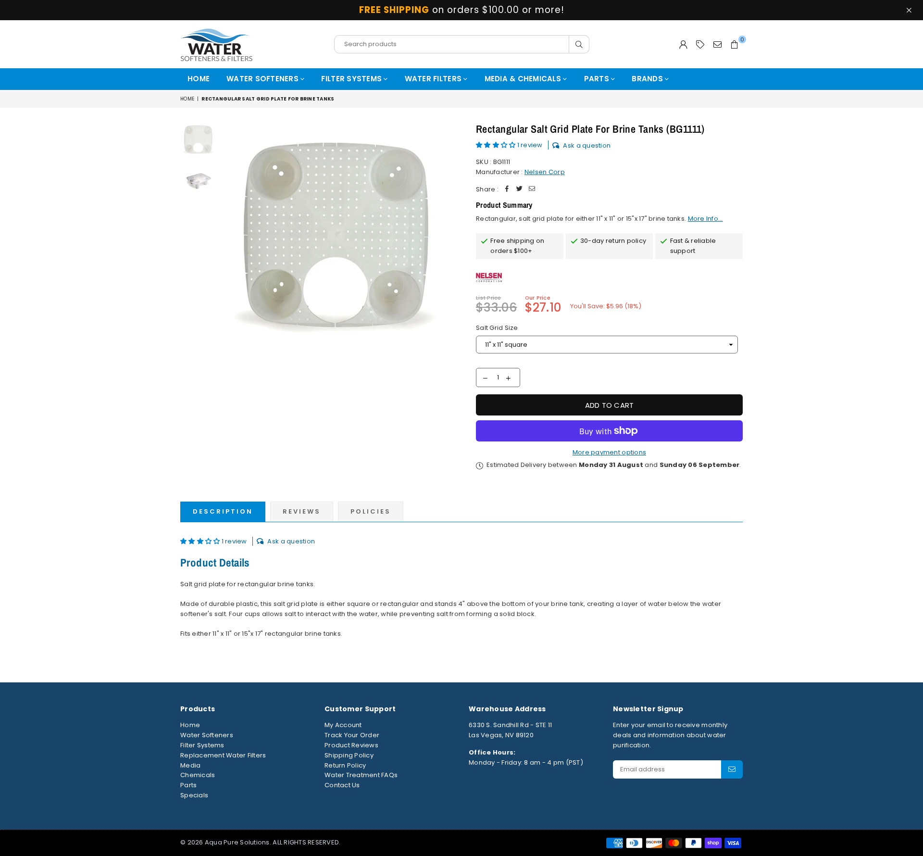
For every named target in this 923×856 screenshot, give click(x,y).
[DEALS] (700, 44)
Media (190, 765)
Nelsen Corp (544, 171)
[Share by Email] (532, 190)
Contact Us (342, 785)
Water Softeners (263, 79)
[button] (496, 145)
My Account (343, 725)
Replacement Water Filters (223, 755)
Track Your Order (351, 735)
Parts (597, 79)
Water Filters (434, 79)
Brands (648, 79)
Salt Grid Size (497, 327)
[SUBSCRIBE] (732, 769)
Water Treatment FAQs (361, 775)
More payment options (609, 452)
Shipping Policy (349, 755)
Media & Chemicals (524, 79)
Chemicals (197, 775)
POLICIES (370, 511)
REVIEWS (302, 511)
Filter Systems (352, 79)
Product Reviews (351, 745)
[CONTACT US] (717, 44)
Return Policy (345, 765)
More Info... (705, 218)
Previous (230, 238)
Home (198, 79)
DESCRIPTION (223, 511)
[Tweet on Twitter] (519, 190)
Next (445, 238)
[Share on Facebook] (507, 190)
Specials (194, 795)
